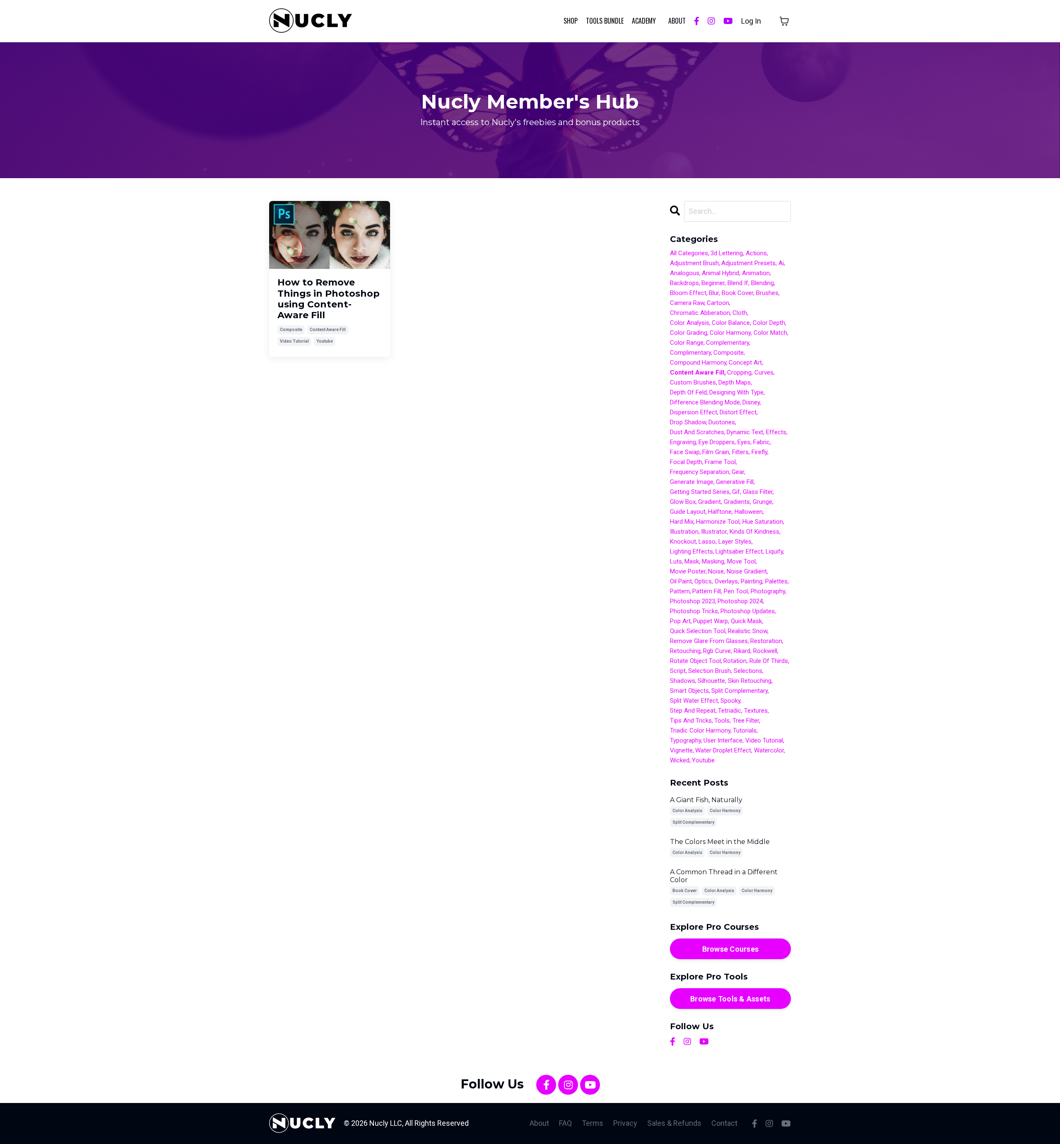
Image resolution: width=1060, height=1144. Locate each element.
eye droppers (717, 442)
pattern (680, 591)
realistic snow (747, 631)
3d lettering (727, 253)
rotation (735, 661)
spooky (730, 700)
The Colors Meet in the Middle (720, 842)
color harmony (730, 332)
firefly (759, 452)
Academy (644, 21)
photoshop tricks (694, 611)
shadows (682, 680)
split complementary (739, 690)
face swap (685, 452)
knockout (683, 541)
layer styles (735, 541)
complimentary (690, 352)
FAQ (565, 1123)
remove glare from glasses (709, 641)
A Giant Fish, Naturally (706, 800)
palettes (776, 581)
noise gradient (747, 571)
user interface (722, 740)
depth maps (734, 382)
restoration (766, 641)
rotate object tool (695, 661)
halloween (749, 511)
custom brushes (693, 382)
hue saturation (762, 521)
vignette (681, 750)
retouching (685, 651)
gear (738, 472)
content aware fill (328, 329)
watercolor (769, 750)
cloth (739, 313)
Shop (571, 21)
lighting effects (691, 551)
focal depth (686, 462)
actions (756, 253)
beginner (713, 283)
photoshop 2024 (740, 601)
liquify (774, 551)
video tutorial (294, 341)
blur (714, 293)
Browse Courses (730, 949)
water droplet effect (723, 750)
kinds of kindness (754, 531)
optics (703, 581)
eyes (743, 442)
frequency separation (699, 472)
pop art (680, 621)
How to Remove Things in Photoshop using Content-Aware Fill (328, 299)
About (539, 1123)
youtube (324, 341)
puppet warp (710, 621)
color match (770, 332)
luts (676, 561)
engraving (683, 442)
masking (713, 561)
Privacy (625, 1123)
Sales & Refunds (674, 1123)
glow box (683, 501)
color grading (688, 332)
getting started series (700, 492)
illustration (684, 531)
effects (776, 432)
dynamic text (745, 432)
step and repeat (693, 710)
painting (751, 581)
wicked (679, 760)
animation (756, 273)
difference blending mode (705, 402)
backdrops (684, 283)
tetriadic (729, 710)
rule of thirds (768, 661)
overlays (726, 581)
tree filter (745, 720)
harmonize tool (718, 521)
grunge (762, 501)
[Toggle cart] (784, 21)
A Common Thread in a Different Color (724, 876)
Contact (724, 1123)
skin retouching (749, 680)
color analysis (689, 323)
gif (736, 492)
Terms (592, 1123)
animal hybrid (720, 273)
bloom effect (688, 293)
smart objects (689, 690)
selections (748, 671)
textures (756, 710)
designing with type (736, 392)
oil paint (681, 581)
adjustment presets (748, 263)
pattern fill (706, 591)
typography (685, 740)
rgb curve (717, 651)
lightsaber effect (739, 551)
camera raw (687, 303)
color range (686, 342)
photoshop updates (747, 611)
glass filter (758, 492)
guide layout (688, 511)
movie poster (688, 571)
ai (781, 263)
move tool (741, 561)
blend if (738, 283)
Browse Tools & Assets (730, 998)
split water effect (694, 700)
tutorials (744, 730)
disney (751, 402)
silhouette (711, 680)
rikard (742, 651)
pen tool (736, 591)
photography (768, 591)
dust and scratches (697, 432)
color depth (769, 323)
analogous (684, 273)
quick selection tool (697, 631)
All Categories (689, 253)
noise (716, 571)
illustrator (714, 531)
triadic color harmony (700, 730)
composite (291, 329)
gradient (709, 501)
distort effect (738, 412)
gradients (737, 501)
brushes (767, 293)
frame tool (720, 462)
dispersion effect (693, 412)
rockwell (765, 651)
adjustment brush (694, 263)
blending (762, 283)
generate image (691, 482)
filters (740, 452)
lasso (707, 541)
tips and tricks (691, 720)
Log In (751, 21)
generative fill (735, 482)
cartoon (718, 303)
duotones (721, 422)
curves (763, 372)
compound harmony (698, 362)
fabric (761, 442)
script (678, 671)
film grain (715, 452)
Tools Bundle (605, 21)
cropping (739, 372)
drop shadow (688, 422)
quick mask (746, 621)
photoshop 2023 (692, 601)
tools (722, 720)
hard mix (682, 521)
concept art (745, 362)
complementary (727, 342)
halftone (720, 511)
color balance (731, 323)
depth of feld (688, 392)
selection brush (709, 671)
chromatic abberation (700, 313)
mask (691, 561)
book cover (737, 293)
